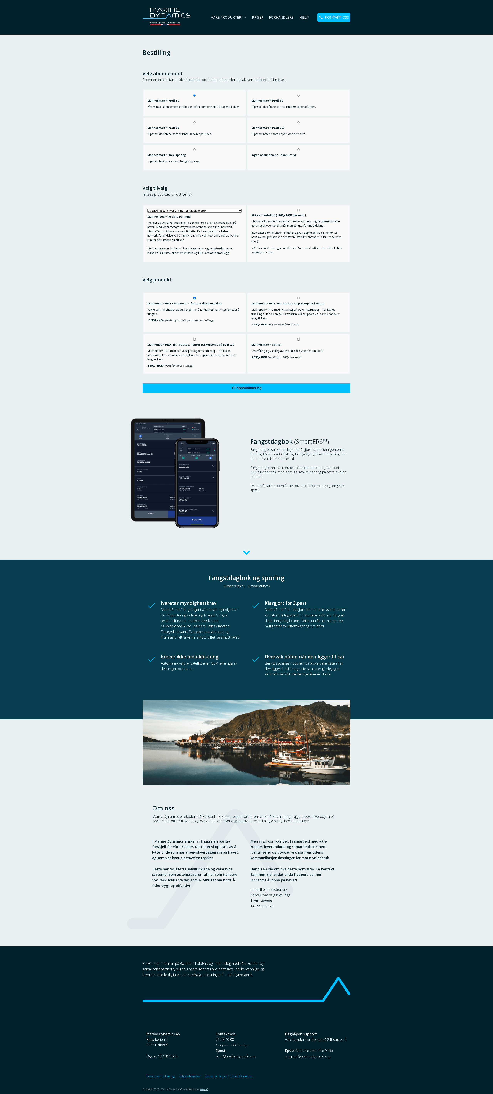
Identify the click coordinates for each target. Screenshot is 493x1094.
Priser (257, 17)
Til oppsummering (246, 388)
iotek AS (204, 1089)
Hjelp (304, 17)
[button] (333, 17)
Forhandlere (281, 17)
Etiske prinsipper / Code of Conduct (229, 1076)
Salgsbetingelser (190, 1076)
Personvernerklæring (160, 1076)
